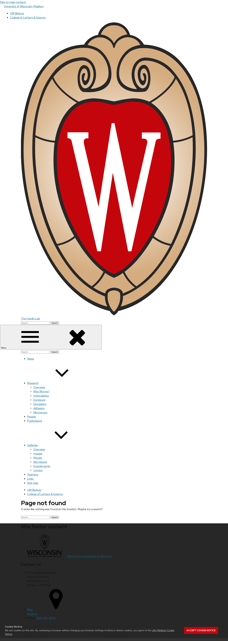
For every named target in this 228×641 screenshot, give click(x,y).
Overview (39, 387)
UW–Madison (24, 6)
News (30, 358)
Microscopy (40, 412)
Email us (32, 614)
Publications (34, 421)
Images (37, 453)
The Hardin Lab (30, 318)
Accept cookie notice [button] (201, 630)
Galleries (32, 445)
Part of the (89, 556)
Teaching (32, 474)
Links (30, 478)
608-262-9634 (46, 618)
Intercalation (41, 395)
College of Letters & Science (28, 17)
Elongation (40, 404)
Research (33, 383)
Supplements (41, 466)
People (31, 416)
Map (30, 609)
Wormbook (40, 462)
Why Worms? (41, 391)
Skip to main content (13, 2)
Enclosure (39, 400)
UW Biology (17, 13)
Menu (4, 348)
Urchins (37, 470)
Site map (32, 483)
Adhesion (39, 408)
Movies (37, 458)
